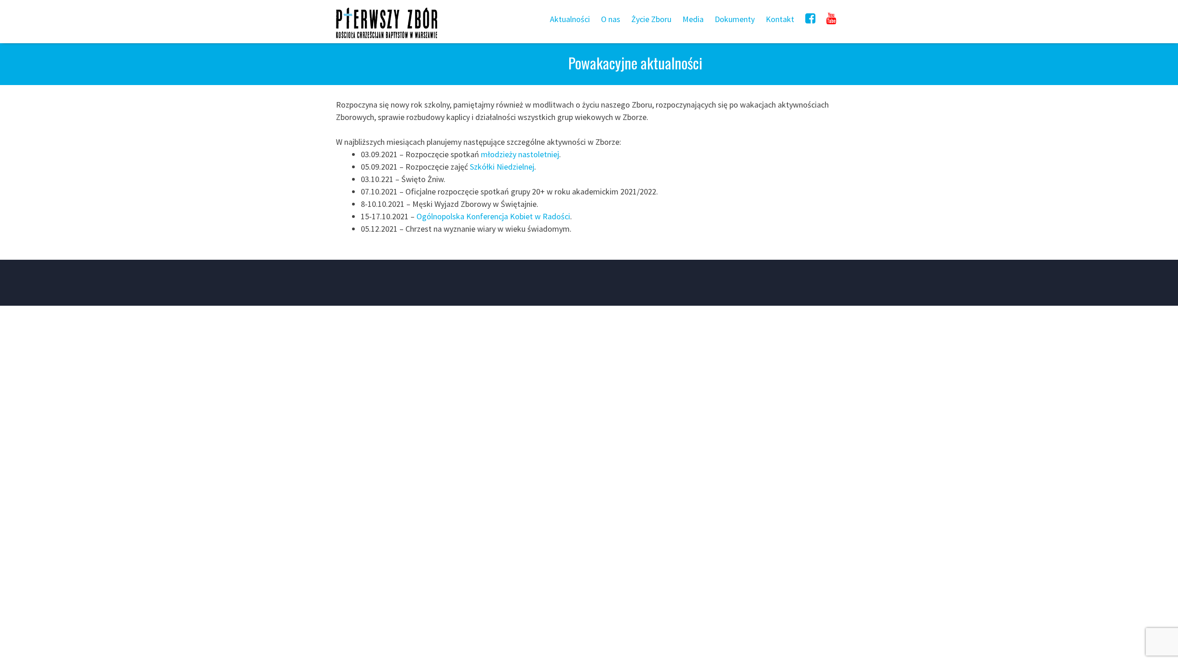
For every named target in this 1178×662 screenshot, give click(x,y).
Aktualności (570, 19)
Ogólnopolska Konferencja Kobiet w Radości (493, 216)
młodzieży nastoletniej (520, 154)
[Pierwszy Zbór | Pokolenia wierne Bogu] (386, 38)
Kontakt (780, 19)
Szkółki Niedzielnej (502, 166)
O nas (610, 19)
